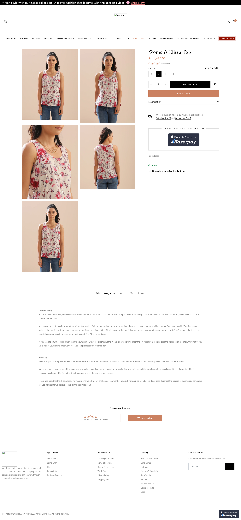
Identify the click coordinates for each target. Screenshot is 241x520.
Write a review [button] (145, 418)
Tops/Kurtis (146, 475)
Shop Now (113, 2)
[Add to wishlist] (215, 84)
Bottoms (144, 467)
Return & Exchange (105, 467)
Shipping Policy (103, 479)
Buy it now (183, 94)
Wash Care (102, 471)
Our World (51, 458)
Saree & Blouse (147, 483)
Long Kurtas (146, 463)
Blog (49, 467)
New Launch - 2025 (149, 458)
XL (173, 74)
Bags (143, 492)
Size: (152, 68)
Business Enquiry (54, 475)
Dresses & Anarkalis (149, 471)
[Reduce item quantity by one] (151, 84)
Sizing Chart (52, 463)
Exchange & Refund (106, 458)
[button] (154, 63)
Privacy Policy (103, 475)
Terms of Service (104, 463)
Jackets (144, 479)
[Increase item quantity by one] (165, 84)
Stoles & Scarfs (147, 488)
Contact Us (52, 471)
